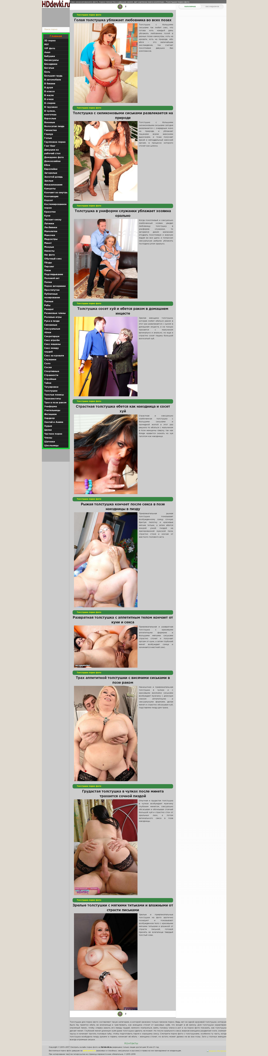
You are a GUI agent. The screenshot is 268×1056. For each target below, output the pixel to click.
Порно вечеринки (55, 286)
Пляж (47, 271)
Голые (48, 138)
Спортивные (51, 371)
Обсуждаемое (212, 6)
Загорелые (50, 173)
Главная (56, 36)
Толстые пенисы (54, 395)
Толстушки (51, 391)
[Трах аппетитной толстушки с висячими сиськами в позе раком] (106, 733)
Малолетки (50, 231)
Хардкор (49, 418)
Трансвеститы (52, 399)
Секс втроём (52, 340)
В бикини (49, 84)
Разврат (49, 309)
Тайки (47, 383)
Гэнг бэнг (50, 146)
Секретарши (51, 336)
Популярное (190, 6)
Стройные (50, 379)
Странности (51, 375)
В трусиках (51, 107)
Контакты (131, 1043)
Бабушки (49, 56)
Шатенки (49, 442)
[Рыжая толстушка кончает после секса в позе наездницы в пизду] (106, 559)
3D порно (50, 41)
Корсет (48, 200)
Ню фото (49, 255)
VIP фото (49, 48)
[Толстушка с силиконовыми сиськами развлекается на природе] (106, 161)
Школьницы (51, 446)
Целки (48, 430)
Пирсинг (49, 267)
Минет (48, 243)
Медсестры (51, 239)
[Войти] (55, 16)
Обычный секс (53, 259)
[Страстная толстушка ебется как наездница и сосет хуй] (106, 454)
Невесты (49, 251)
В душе (48, 88)
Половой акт (51, 278)
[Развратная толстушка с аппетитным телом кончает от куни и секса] (106, 646)
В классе (49, 91)
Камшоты (50, 189)
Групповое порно (55, 142)
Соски (48, 367)
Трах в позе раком (55, 403)
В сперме (49, 103)
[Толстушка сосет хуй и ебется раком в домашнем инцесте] (106, 356)
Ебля (47, 165)
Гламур (48, 134)
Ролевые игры (53, 317)
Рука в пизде (52, 321)
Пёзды (48, 263)
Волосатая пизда (54, 126)
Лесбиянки (50, 228)
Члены (48, 438)
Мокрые (49, 247)
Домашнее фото (54, 157)
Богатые (49, 68)
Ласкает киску (52, 220)
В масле (49, 95)
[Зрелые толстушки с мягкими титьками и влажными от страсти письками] (106, 961)
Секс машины (52, 344)
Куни (47, 216)
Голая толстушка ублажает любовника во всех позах (123, 20)
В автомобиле (52, 80)
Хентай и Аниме (53, 422)
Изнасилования (53, 185)
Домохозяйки (52, 161)
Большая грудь (53, 76)
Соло (47, 364)
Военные (49, 122)
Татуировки (51, 387)
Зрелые (48, 181)
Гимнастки (50, 130)
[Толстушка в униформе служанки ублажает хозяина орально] (106, 259)
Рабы (47, 305)
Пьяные (48, 302)
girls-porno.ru (89, 1051)
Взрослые (50, 119)
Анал (47, 52)
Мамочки (49, 235)
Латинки (49, 224)
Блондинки (50, 64)
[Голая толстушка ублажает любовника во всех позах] (106, 63)
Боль (47, 72)
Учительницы (52, 410)
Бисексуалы (51, 60)
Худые (48, 426)
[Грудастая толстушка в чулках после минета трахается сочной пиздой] (106, 847)
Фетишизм (50, 414)
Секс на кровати (54, 356)
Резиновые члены (55, 313)
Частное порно (53, 434)
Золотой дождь (53, 177)
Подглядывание (53, 274)
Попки (48, 282)
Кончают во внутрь (55, 193)
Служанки (50, 360)
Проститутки (51, 290)
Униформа (50, 407)
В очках (49, 99)
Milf (46, 45)
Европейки (51, 169)
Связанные (50, 325)
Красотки (50, 212)
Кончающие (51, 197)
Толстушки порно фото (89, 15)
